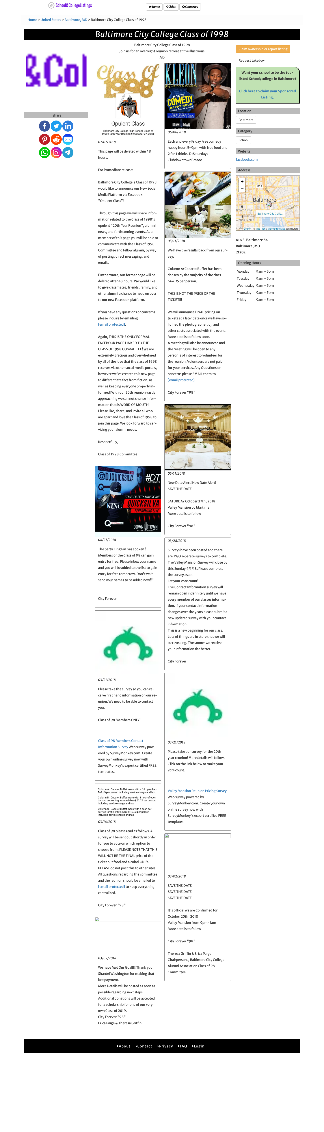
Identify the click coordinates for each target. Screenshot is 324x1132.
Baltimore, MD (76, 20)
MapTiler (260, 228)
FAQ (183, 1046)
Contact (144, 1046)
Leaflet (247, 228)
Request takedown (252, 60)
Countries (191, 7)
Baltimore (246, 120)
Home (156, 7)
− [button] (242, 188)
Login (199, 1046)
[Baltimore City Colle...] (269, 204)
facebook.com (247, 159)
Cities (172, 7)
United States (51, 20)
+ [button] (242, 181)
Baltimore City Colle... (270, 213)
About (124, 1046)
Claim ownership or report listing (263, 49)
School (243, 140)
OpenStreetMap (276, 228)
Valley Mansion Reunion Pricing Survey (197, 791)
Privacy (166, 1046)
